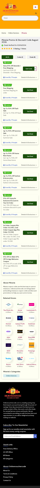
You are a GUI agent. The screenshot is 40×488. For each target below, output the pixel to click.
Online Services (13, 33)
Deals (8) (32, 57)
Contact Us (7, 480)
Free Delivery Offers (10, 449)
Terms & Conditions (10, 474)
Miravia (24, 33)
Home (4, 33)
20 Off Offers (8, 452)
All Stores (6, 455)
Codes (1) (20, 57)
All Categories (8, 459)
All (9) (7, 57)
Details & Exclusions (28, 77)
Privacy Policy (8, 477)
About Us (6, 470)
